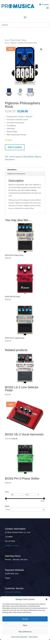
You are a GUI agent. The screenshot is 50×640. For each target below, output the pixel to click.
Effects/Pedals (15, 40)
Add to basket (15, 147)
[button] (46, 599)
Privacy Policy (33, 637)
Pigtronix (14, 43)
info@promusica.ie (12, 545)
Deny (25, 625)
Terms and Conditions (13, 592)
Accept (25, 619)
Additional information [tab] (16, 174)
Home (7, 40)
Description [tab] (12, 170)
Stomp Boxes (10, 159)
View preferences (25, 632)
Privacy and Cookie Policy (19, 637)
